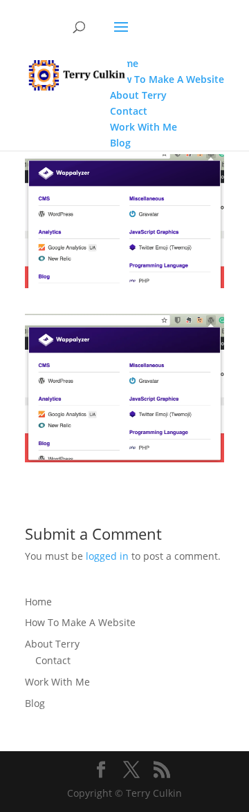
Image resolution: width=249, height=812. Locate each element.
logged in (107, 556)
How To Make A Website (80, 622)
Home (38, 601)
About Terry (52, 643)
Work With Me (57, 681)
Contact (53, 660)
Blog (35, 703)
